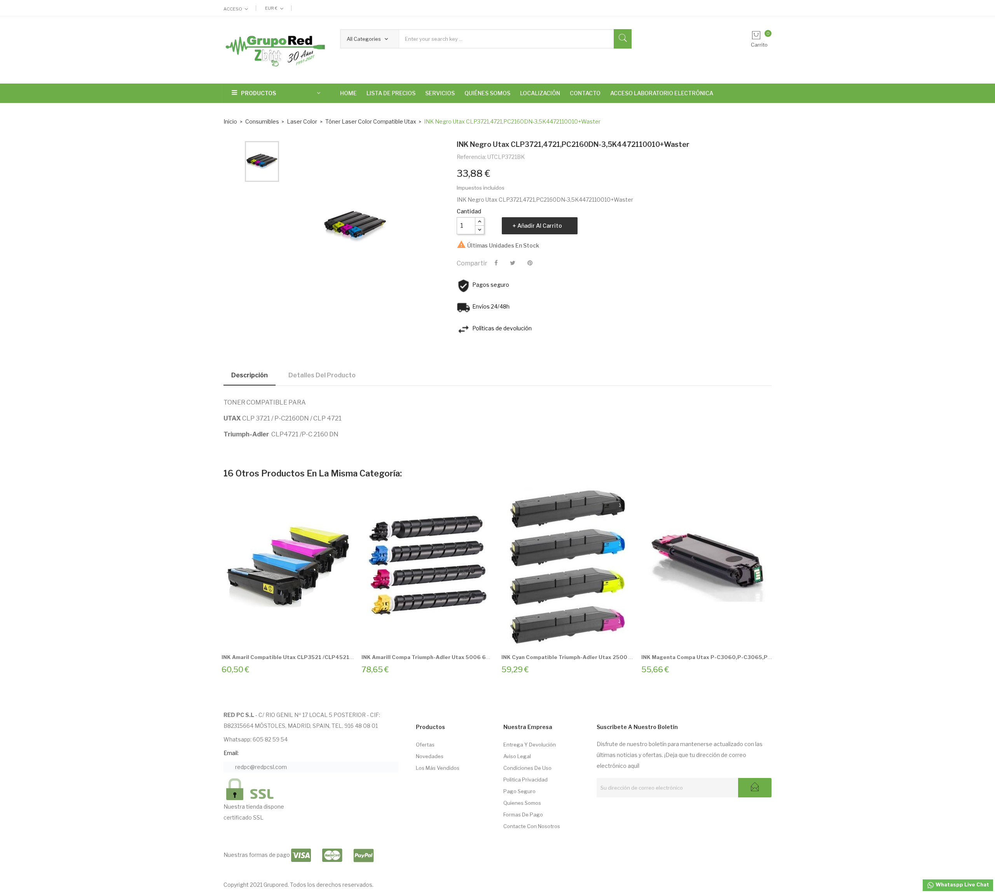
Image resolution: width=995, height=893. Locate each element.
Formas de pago (523, 814)
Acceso (232, 9)
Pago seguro (519, 791)
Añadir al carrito (539, 225)
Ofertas (425, 744)
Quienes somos (522, 803)
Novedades (429, 756)
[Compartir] (496, 263)
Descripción (249, 375)
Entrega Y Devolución (529, 744)
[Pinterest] (530, 263)
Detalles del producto (322, 375)
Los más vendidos (437, 768)
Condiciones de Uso (527, 768)
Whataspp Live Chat (961, 884)
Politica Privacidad (525, 779)
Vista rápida (297, 637)
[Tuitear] (512, 263)
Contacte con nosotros (531, 826)
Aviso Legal (517, 756)
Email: (231, 753)
